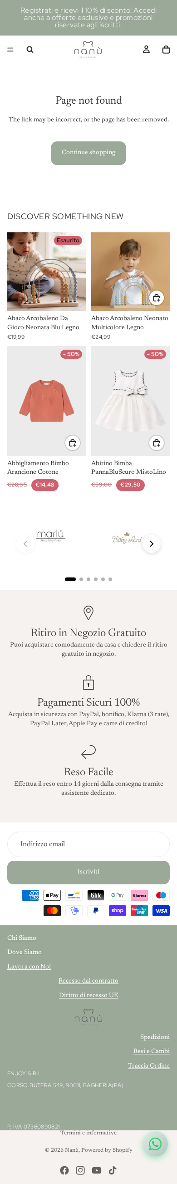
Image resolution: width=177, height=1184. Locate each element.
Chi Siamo (21, 938)
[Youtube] (96, 1170)
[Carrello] (166, 50)
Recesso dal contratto (88, 981)
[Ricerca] (30, 50)
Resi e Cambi (151, 1052)
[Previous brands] (25, 544)
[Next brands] (152, 544)
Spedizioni (155, 1037)
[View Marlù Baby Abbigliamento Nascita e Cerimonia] (50, 536)
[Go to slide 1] (70, 579)
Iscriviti (88, 872)
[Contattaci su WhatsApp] (155, 1144)
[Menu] (10, 49)
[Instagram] (80, 1170)
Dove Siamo (24, 952)
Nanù (72, 1150)
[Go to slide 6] (110, 579)
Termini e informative (88, 1133)
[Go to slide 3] (88, 579)
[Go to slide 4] (96, 579)
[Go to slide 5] (103, 579)
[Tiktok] (112, 1170)
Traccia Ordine (149, 1066)
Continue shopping (88, 153)
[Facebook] (64, 1170)
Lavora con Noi (29, 967)
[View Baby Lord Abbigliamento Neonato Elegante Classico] (126, 536)
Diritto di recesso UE (88, 996)
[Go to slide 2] (81, 579)
